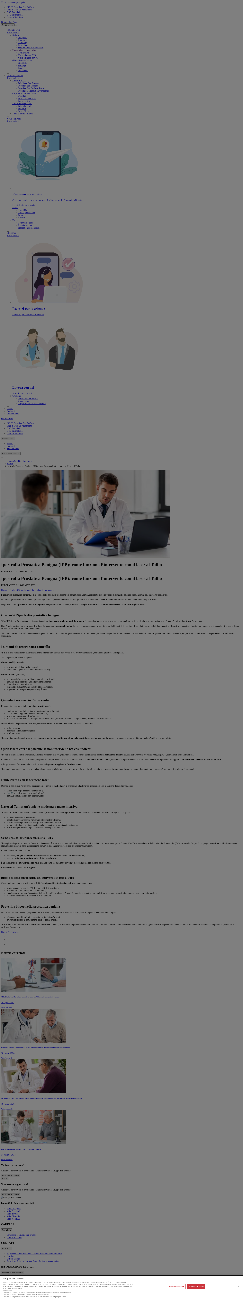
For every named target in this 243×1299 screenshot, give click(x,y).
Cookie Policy (17, 1288)
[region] (121, 1287)
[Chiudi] (238, 1287)
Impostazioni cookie (176, 1287)
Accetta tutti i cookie (196, 1287)
